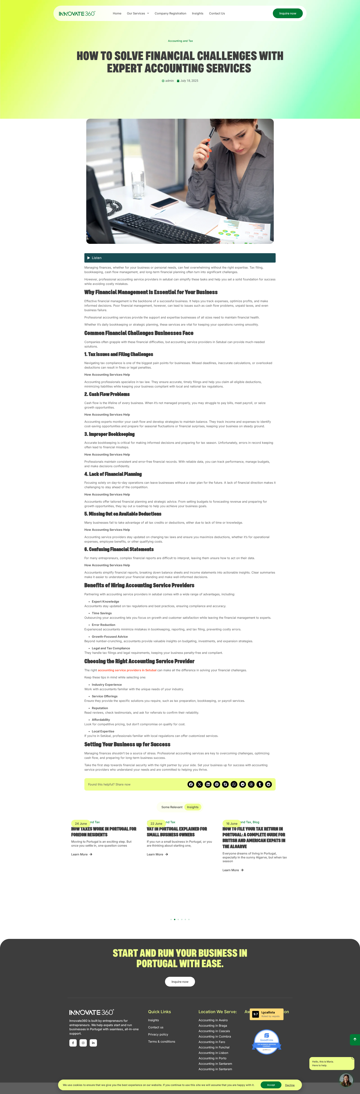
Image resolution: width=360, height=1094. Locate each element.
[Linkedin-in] (93, 1043)
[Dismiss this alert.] (353, 1058)
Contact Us (217, 13)
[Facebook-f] (73, 1043)
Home (117, 13)
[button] (191, 784)
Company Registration (170, 13)
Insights (197, 13)
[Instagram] (83, 1043)
